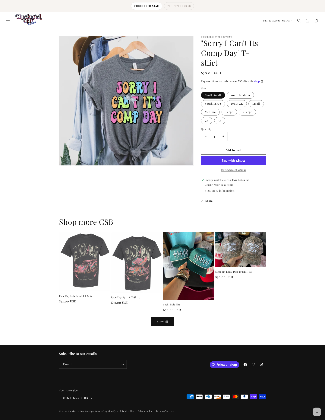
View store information (219, 190)
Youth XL (237, 103)
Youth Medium (240, 95)
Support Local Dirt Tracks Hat (233, 271)
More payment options (233, 169)
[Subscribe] (122, 364)
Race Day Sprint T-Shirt (125, 297)
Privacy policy (145, 411)
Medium (210, 112)
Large (229, 112)
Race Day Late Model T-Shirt (76, 296)
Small (256, 103)
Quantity (206, 129)
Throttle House (179, 5)
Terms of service (165, 411)
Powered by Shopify (105, 411)
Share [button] (209, 201)
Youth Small (213, 95)
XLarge (247, 112)
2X (206, 120)
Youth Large (213, 103)
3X (219, 120)
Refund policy (127, 411)
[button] (8, 20)
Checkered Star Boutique (81, 411)
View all (162, 322)
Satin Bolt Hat (171, 304)
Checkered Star (146, 5)
